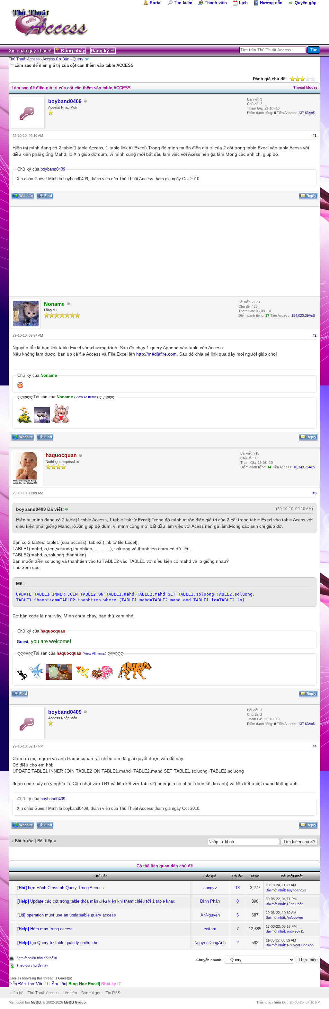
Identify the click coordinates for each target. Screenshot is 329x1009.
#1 (314, 135)
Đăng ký (100, 50)
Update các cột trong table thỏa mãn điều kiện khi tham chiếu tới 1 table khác (102, 901)
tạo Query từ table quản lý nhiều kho (64, 942)
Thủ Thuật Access (24, 59)
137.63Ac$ (306, 113)
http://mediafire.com (156, 354)
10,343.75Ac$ (304, 467)
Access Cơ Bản (55, 59)
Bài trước (24, 840)
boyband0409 (65, 101)
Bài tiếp (44, 840)
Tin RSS (113, 993)
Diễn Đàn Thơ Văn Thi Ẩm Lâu (37, 983)
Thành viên (216, 2)
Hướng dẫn (271, 2)
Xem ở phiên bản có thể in (36, 958)
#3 (314, 493)
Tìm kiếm (183, 2)
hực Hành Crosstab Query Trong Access (66, 887)
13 (237, 887)
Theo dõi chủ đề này (32, 965)
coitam (210, 928)
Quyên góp (305, 2)
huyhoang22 (296, 890)
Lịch (243, 2)
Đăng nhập (73, 50)
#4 (314, 746)
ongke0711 (295, 931)
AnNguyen (210, 915)
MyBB (36, 1002)
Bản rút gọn (91, 993)
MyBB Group (75, 1002)
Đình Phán (210, 901)
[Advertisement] (164, 252)
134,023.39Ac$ (303, 315)
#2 (314, 335)
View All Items (86, 397)
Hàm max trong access (52, 928)
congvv (210, 887)
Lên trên (70, 993)
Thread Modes (305, 87)
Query (78, 59)
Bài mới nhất (275, 890)
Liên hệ (16, 993)
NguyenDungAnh (210, 942)
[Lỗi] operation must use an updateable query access (66, 915)
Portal (156, 2)
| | (65, 983)
